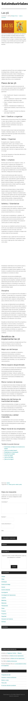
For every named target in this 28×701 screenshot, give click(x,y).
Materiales (4, 603)
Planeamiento (4, 605)
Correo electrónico (6, 523)
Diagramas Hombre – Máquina (14, 653)
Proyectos (3, 613)
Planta (2, 608)
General (3, 587)
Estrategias (4, 581)
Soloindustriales (14, 4)
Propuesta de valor (5, 675)
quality (20, 484)
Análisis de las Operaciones (17, 655)
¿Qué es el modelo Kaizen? (10, 450)
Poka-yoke (4, 682)
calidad (10, 484)
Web (2, 530)
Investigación (4, 592)
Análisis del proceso (12, 661)
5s (7, 484)
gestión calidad (15, 484)
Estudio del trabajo (5, 584)
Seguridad (3, 616)
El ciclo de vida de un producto (8, 685)
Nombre (3, 517)
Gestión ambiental (5, 589)
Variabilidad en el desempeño (11, 452)
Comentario (4, 502)
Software (3, 621)
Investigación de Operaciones (8, 595)
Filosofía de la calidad (9, 454)
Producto (3, 611)
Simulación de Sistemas (7, 619)
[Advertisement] (12, 58)
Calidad (8, 482)
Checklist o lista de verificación (8, 677)
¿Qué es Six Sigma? (9, 459)
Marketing (3, 600)
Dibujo (2, 579)
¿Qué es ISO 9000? (8, 457)
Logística (3, 597)
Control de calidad (8, 455)
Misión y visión (5, 680)
